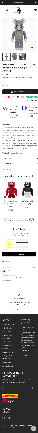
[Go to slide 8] (23, 220)
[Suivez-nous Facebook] (4, 418)
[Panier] (35, 10)
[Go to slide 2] (12, 220)
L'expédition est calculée (18, 77)
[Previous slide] (6, 220)
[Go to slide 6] (19, 220)
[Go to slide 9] (25, 220)
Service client (6, 332)
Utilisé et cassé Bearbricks (7, 337)
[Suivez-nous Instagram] (9, 418)
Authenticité (6, 342)
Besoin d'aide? (7, 169)
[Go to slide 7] (21, 220)
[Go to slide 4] (16, 220)
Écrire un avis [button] (19, 254)
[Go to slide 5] (18, 220)
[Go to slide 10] (27, 220)
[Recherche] (7, 10)
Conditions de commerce (7, 347)
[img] (7, 267)
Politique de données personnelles (9, 357)
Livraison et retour (8, 352)
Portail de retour (7, 362)
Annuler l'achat (7, 366)
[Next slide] (31, 220)
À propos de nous (8, 324)
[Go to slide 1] (10, 220)
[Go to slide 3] (14, 220)
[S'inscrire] (32, 388)
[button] (10, 242)
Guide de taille (7, 328)
